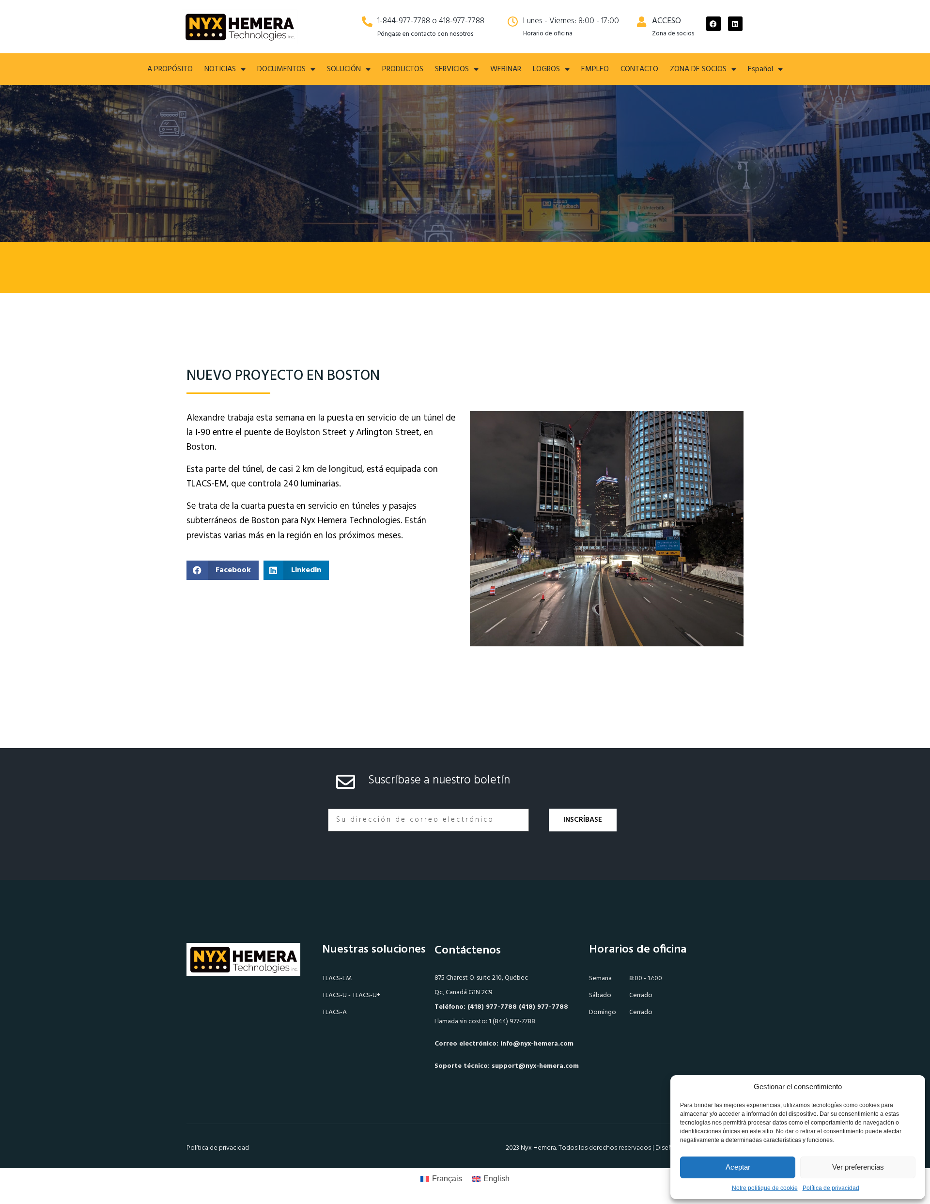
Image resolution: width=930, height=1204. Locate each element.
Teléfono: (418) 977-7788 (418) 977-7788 (501, 1007)
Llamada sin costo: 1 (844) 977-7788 (484, 1021)
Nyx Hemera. (539, 1148)
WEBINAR (505, 69)
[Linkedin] (735, 23)
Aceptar (738, 1167)
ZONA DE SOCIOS (698, 69)
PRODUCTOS (402, 69)
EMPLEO (595, 69)
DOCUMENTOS (281, 69)
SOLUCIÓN (344, 69)
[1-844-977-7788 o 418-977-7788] (367, 21)
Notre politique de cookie (765, 1188)
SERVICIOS (452, 69)
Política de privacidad (831, 1188)
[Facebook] (713, 23)
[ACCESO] (641, 21)
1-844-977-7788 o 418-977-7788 (430, 21)
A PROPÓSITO (170, 69)
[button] (222, 570)
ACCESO (666, 21)
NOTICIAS (220, 69)
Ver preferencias (858, 1167)
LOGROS (546, 69)
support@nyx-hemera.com (535, 1066)
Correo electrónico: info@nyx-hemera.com (504, 1043)
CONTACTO (639, 69)
